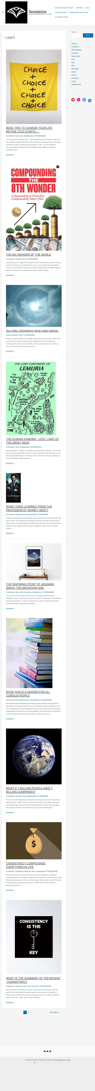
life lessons (27, 592)
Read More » (10, 155)
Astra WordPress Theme (62, 1060)
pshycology (75, 78)
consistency (19, 871)
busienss (19, 259)
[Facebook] (45, 1051)
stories (73, 81)
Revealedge (37, 11)
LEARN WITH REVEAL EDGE (64, 8)
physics (73, 72)
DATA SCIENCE (76, 50)
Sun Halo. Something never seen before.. (32, 330)
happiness (27, 871)
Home (87, 8)
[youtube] (47, 1051)
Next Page (54, 1012)
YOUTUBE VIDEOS (61, 12)
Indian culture (75, 56)
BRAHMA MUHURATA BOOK (79, 12)
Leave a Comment (12, 335)
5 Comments (10, 514)
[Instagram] (50, 1051)
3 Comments (10, 592)
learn (17, 136)
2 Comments (10, 259)
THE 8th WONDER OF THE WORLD (28, 254)
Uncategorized (28, 136)
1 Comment (9, 986)
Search (73, 32)
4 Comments (10, 136)
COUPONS (79, 8)
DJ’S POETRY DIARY (61, 17)
